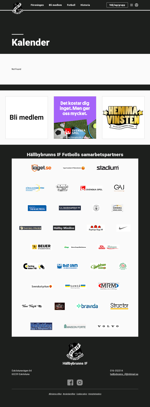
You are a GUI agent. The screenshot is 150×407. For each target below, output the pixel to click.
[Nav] (131, 5)
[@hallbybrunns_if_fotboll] (80, 382)
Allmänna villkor (55, 394)
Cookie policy (81, 394)
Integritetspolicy (94, 394)
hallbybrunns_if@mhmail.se (124, 374)
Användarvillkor (69, 394)
